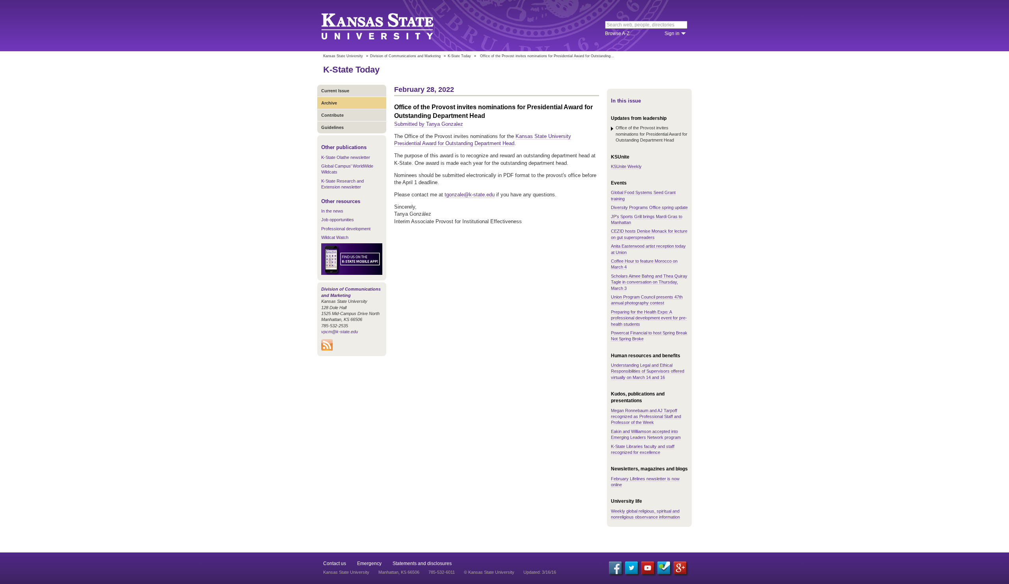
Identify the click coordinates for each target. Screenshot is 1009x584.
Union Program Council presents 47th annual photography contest (647, 300)
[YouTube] (647, 568)
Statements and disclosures (422, 563)
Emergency (369, 563)
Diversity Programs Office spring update (649, 207)
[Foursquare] (663, 568)
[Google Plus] (680, 568)
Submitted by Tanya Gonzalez (428, 124)
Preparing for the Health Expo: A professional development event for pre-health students (649, 318)
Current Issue (335, 90)
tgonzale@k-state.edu (470, 195)
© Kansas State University (489, 572)
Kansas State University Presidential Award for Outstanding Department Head (482, 139)
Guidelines (332, 127)
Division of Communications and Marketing (405, 56)
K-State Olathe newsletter (345, 157)
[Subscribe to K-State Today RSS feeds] (327, 349)
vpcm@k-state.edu (339, 331)
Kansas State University (387, 25)
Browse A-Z (617, 33)
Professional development (345, 228)
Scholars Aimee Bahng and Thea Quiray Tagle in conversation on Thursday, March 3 (649, 282)
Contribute (332, 115)
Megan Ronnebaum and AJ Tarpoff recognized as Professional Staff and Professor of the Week (646, 416)
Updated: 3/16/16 (539, 572)
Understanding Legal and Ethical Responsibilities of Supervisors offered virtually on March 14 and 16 (647, 371)
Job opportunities (337, 219)
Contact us (334, 563)
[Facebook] (615, 568)
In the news (332, 211)
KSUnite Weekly (626, 166)
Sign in (672, 33)
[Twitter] (631, 568)
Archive (329, 103)
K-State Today (459, 56)
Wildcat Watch (334, 237)
